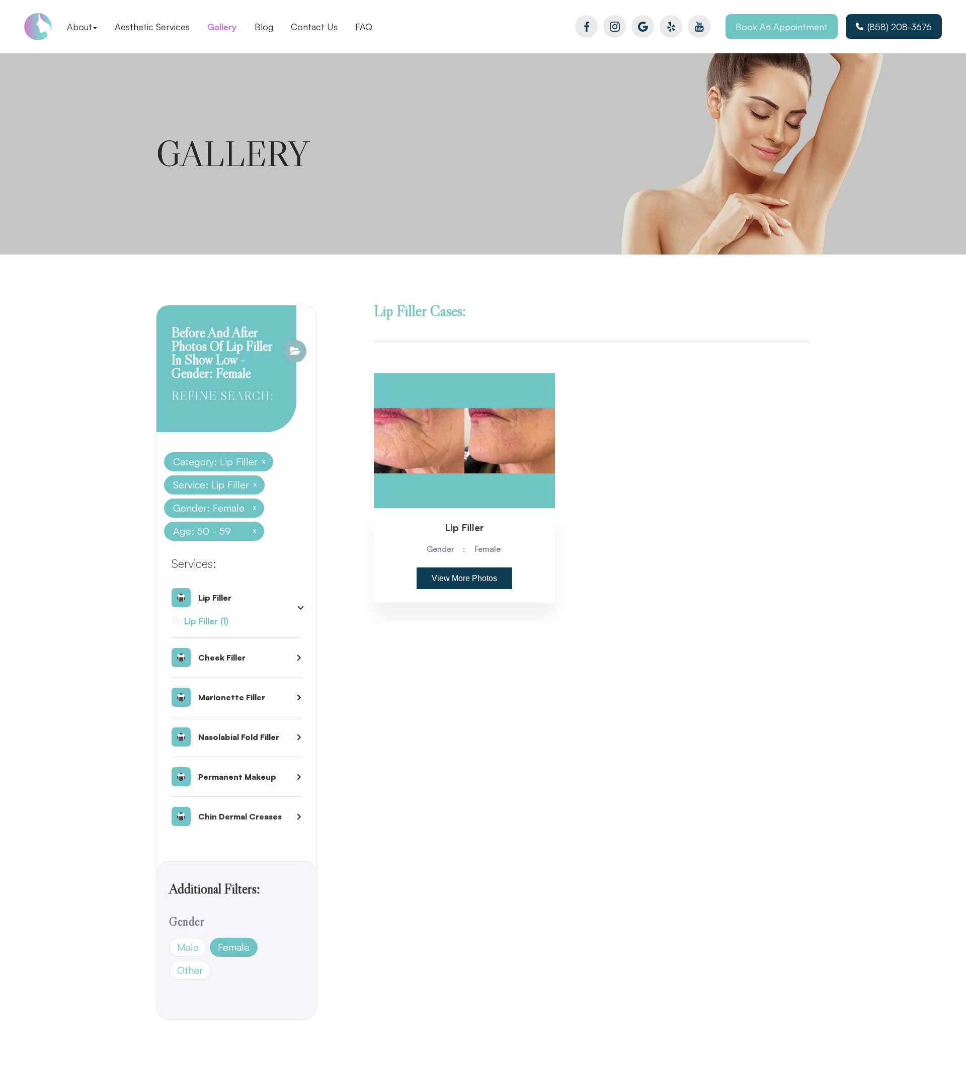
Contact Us (314, 26)
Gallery (222, 26)
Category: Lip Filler (215, 462)
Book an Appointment (782, 26)
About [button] (79, 26)
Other (190, 970)
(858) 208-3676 (899, 26)
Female (234, 947)
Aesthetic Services (152, 26)
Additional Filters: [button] (214, 888)
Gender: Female (211, 508)
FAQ (363, 26)
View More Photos (464, 578)
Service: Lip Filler (211, 485)
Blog (264, 26)
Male (188, 947)
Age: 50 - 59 (211, 531)
